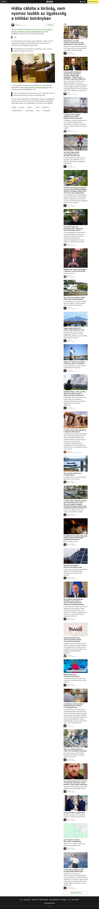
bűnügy (16, 25)
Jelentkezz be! (94, 1)
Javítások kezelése (43, 899)
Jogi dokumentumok (54, 899)
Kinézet (84, 1)
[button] (14, 107)
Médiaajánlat (63, 899)
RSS (69, 899)
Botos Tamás (17, 24)
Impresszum (35, 899)
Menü (4, 1)
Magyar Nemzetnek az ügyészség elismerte (34, 87)
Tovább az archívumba (75, 892)
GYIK (21, 899)
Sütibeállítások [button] (75, 899)
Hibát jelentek (26, 899)
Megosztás (50, 24)
